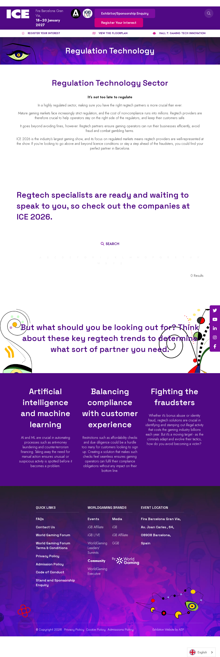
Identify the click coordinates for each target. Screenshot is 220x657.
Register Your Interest (118, 23)
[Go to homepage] (18, 14)
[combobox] (201, 652)
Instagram (215, 337)
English (202, 652)
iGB (114, 527)
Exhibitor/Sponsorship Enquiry (124, 13)
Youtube (215, 319)
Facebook (215, 346)
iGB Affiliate (96, 527)
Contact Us (45, 527)
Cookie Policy (95, 629)
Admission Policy (50, 564)
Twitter (215, 310)
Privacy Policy (47, 556)
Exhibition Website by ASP (168, 630)
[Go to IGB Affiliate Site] (76, 13)
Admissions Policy (120, 629)
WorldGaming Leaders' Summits (97, 548)
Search (208, 13)
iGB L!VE (94, 535)
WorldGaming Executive (97, 571)
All (22, 257)
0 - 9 (32, 257)
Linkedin (215, 328)
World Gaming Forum (53, 535)
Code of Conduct (50, 572)
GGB (115, 543)
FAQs (40, 519)
